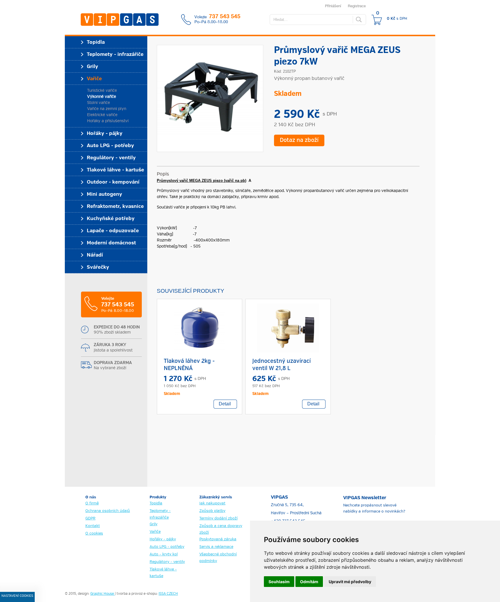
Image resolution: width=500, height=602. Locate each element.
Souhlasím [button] (279, 581)
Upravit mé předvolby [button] (350, 581)
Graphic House (102, 594)
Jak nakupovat (212, 503)
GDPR (90, 518)
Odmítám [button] (309, 581)
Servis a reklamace (216, 547)
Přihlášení (333, 5)
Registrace (357, 5)
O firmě (92, 503)
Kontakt (92, 526)
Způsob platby (212, 511)
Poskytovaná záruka (217, 539)
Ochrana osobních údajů (107, 511)
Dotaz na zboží (299, 140)
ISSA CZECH (168, 594)
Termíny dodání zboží (218, 518)
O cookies (94, 533)
